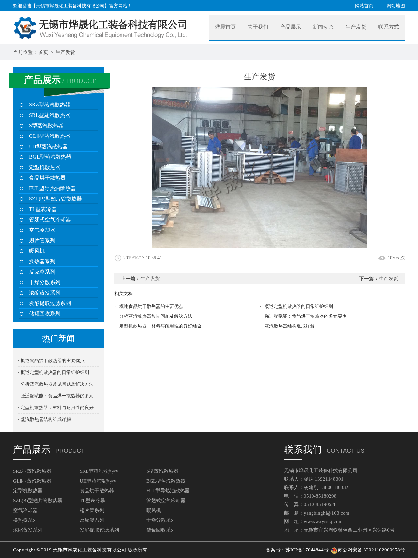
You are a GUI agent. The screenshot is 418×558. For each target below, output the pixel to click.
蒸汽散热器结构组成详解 (290, 326)
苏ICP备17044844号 (307, 549)
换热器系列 (42, 261)
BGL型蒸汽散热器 (50, 157)
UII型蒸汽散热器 (48, 146)
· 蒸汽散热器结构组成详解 (44, 419)
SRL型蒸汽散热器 (49, 115)
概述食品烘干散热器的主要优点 (151, 306)
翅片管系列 (42, 240)
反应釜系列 (42, 272)
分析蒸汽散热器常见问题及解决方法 (155, 316)
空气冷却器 (42, 230)
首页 (43, 52)
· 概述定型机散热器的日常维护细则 (53, 372)
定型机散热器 (44, 167)
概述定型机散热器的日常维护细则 (299, 306)
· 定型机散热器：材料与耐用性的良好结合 (58, 407)
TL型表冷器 (42, 209)
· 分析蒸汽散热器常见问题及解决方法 (56, 384)
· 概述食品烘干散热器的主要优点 (51, 360)
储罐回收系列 (44, 313)
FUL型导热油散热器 (52, 188)
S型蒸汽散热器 (46, 125)
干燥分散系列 (44, 282)
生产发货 (65, 52)
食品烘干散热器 (47, 178)
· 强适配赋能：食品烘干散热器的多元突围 (58, 395)
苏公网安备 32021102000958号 (371, 549)
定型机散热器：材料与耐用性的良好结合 (160, 326)
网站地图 (396, 5)
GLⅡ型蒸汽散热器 (49, 136)
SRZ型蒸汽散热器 (49, 104)
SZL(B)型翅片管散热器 (55, 198)
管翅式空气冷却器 (50, 219)
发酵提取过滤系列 (50, 303)
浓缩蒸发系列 (44, 292)
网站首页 (364, 5)
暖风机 (37, 251)
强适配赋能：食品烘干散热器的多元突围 (306, 316)
